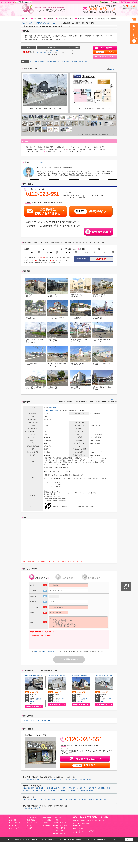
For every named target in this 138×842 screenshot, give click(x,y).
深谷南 (101, 799)
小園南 (90, 799)
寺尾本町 (87, 699)
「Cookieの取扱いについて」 (103, 839)
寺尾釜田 (30, 799)
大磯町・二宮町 (58, 831)
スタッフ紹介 (47, 820)
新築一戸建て (42, 61)
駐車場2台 (75, 61)
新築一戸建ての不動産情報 (48, 779)
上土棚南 (65, 799)
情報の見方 (113, 399)
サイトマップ (15, 828)
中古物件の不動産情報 (84, 779)
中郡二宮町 (42, 790)
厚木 (40, 808)
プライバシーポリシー (48, 651)
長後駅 (102, 701)
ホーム (13, 817)
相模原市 (57, 820)
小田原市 (70, 788)
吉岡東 (106, 799)
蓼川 (80, 799)
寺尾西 (54, 799)
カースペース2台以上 (33, 822)
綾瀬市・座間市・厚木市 (61, 822)
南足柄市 (108, 788)
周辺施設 (45, 822)
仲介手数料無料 (51, 61)
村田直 (42, 162)
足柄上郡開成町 (81, 790)
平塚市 (60, 788)
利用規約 (36, 651)
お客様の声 (46, 825)
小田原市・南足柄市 (60, 828)
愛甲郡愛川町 (90, 790)
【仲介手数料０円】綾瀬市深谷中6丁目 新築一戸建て (64, 675)
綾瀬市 (53, 50)
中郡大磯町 (35, 790)
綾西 (35, 799)
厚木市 (86, 788)
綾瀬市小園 (33, 61)
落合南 (76, 799)
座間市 (103, 788)
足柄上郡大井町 (61, 790)
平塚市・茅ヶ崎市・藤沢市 (62, 825)
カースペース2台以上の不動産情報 (67, 779)
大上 (38, 799)
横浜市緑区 (26, 788)
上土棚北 (59, 799)
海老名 (49, 52)
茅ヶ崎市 (76, 788)
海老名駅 (32, 701)
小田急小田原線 (41, 52)
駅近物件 (29, 825)
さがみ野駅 (56, 701)
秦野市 (81, 788)
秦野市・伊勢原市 (59, 833)
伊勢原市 (91, 788)
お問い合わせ (47, 817)
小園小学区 (67, 61)
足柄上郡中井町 (51, 790)
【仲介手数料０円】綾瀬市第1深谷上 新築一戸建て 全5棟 (113, 675)
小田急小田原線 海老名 (44, 720)
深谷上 (110, 699)
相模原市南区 (53, 788)
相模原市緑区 (34, 788)
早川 (39, 699)
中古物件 (29, 828)
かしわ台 (35, 808)
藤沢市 (64, 788)
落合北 (71, 799)
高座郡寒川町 (27, 790)
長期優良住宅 (83, 61)
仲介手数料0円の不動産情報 (31, 779)
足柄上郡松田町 (71, 790)
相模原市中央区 (43, 788)
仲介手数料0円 (31, 817)
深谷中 (63, 699)
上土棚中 (95, 799)
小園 (56, 50)
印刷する (113, 69)
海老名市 (97, 788)
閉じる (129, 839)
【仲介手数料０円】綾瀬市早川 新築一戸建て (38, 675)
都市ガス (60, 61)
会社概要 (13, 820)
